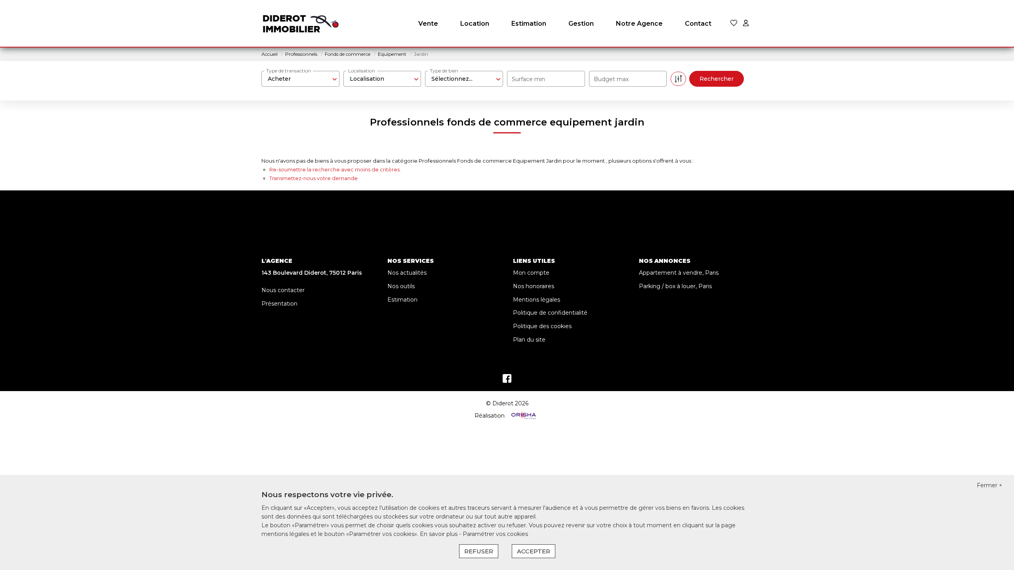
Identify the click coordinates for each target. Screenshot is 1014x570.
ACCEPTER (533, 551)
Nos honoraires (533, 286)
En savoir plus (439, 534)
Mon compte (531, 272)
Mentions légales (536, 299)
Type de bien (444, 71)
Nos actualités (407, 272)
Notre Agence (639, 23)
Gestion (581, 23)
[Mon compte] (746, 23)
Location (474, 23)
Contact (698, 23)
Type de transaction (288, 71)
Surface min (528, 79)
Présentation (279, 303)
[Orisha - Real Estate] (522, 415)
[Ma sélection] (734, 23)
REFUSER (478, 551)
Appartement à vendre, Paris (679, 272)
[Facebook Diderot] (507, 380)
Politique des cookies (542, 326)
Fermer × (989, 485)
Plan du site (529, 339)
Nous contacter (283, 290)
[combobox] (300, 78)
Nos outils (401, 286)
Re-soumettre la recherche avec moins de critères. (335, 169)
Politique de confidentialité (550, 312)
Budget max (611, 79)
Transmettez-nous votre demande (313, 178)
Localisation (361, 71)
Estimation (528, 23)
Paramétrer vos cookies (495, 534)
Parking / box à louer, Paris (675, 286)
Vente (428, 23)
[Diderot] (301, 24)
